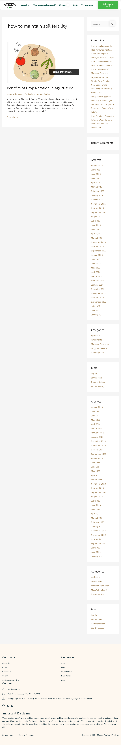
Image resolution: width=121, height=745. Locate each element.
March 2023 (96, 276)
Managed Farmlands (100, 344)
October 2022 (97, 297)
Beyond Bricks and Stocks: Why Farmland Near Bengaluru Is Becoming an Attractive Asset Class (101, 85)
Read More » (12, 117)
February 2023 (97, 280)
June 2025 (96, 225)
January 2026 (97, 195)
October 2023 (97, 246)
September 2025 (98, 212)
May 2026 (95, 178)
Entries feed (96, 378)
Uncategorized (97, 352)
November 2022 (98, 293)
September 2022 (98, 302)
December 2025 (98, 199)
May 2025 (95, 229)
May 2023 (95, 268)
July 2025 (95, 221)
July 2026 (95, 170)
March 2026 (96, 187)
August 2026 (97, 165)
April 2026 (96, 182)
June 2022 (96, 310)
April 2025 (96, 234)
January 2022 (97, 314)
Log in (94, 373)
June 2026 (96, 174)
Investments (96, 340)
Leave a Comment (15, 94)
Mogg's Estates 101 (99, 348)
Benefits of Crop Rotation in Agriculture (40, 87)
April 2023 (96, 272)
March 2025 (96, 238)
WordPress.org (97, 386)
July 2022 (95, 306)
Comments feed (98, 382)
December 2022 (98, 289)
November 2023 (98, 242)
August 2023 (97, 255)
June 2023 (96, 263)
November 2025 (98, 204)
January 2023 (97, 285)
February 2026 (97, 191)
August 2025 (97, 216)
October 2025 (97, 208)
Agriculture (30, 94)
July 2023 (95, 259)
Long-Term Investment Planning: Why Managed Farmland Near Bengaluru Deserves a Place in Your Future (102, 104)
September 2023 (98, 251)
